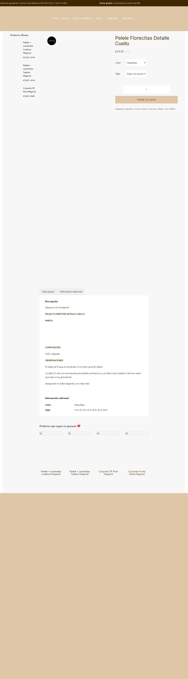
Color (118, 62)
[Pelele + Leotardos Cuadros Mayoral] (51, 433)
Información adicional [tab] (71, 291)
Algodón (129, 109)
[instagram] (173, 3)
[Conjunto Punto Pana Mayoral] (137, 433)
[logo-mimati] (17, 7)
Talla (117, 73)
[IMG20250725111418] (76, 153)
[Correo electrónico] (82, 276)
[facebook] (169, 3)
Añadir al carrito (146, 99)
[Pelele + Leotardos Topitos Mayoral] (79, 433)
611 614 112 (46, 3)
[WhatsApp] (75, 276)
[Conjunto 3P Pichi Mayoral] (108, 433)
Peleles (161, 109)
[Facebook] (68, 276)
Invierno (137, 109)
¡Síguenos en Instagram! (57, 307)
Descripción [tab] (48, 291)
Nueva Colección (149, 109)
